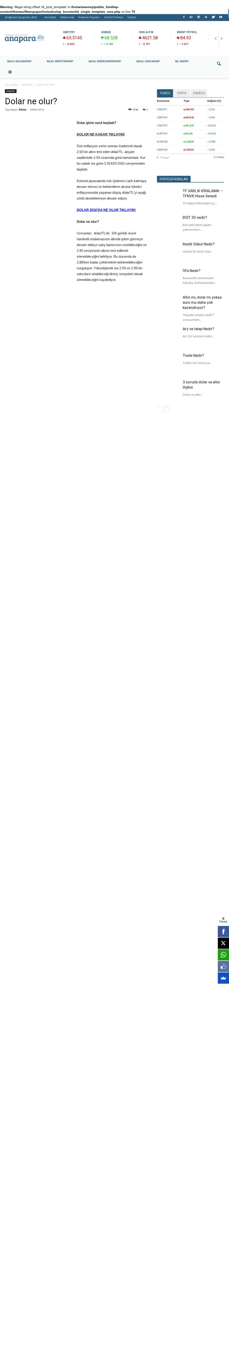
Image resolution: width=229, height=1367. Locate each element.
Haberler (10, 91)
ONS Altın (146, 32)
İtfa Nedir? (191, 270)
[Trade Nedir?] (168, 364)
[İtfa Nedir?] (168, 279)
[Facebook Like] (223, 966)
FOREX (165, 93)
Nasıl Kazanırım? (19, 61)
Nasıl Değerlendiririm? (105, 61)
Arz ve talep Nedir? (198, 329)
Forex (221, 157)
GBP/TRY (69, 32)
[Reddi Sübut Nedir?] (168, 253)
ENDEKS (199, 93)
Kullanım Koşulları (89, 17)
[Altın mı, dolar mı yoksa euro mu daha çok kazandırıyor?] (168, 306)
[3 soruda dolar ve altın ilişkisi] (168, 391)
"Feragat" (165, 157)
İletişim (131, 17)
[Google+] (191, 18)
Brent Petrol (187, 32)
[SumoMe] (223, 978)
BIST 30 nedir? (195, 217)
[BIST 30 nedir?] (168, 226)
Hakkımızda (67, 17)
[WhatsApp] (223, 954)
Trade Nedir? (193, 355)
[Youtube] (220, 18)
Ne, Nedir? (182, 61)
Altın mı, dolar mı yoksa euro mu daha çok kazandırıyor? (202, 302)
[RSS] (206, 18)
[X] (223, 943)
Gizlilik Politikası (113, 17)
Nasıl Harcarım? (148, 61)
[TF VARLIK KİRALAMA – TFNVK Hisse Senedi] (168, 199)
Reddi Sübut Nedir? (198, 244)
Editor (23, 109)
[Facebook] (183, 18)
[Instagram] (198, 18)
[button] (218, 67)
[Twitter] (213, 18)
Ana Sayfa (50, 17)
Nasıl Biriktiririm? (60, 61)
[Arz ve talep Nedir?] (168, 337)
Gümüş (106, 32)
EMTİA (182, 93)
